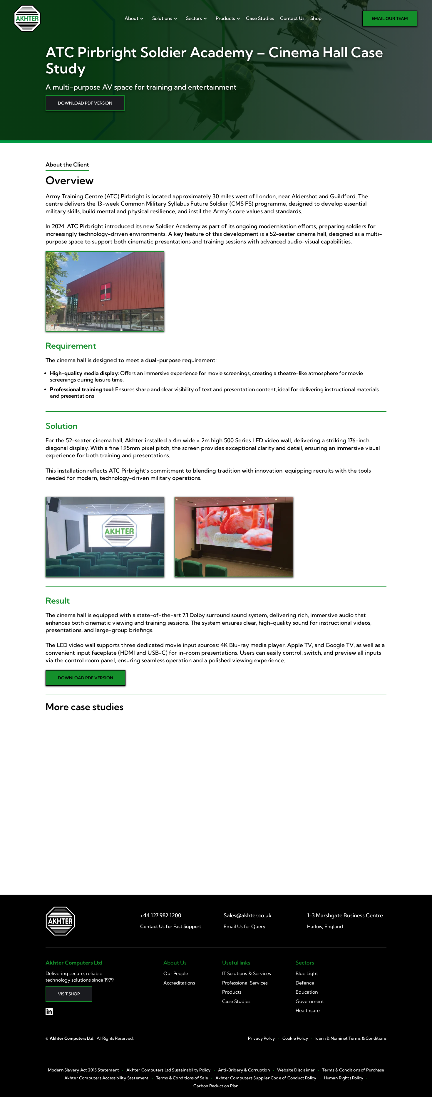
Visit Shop (69, 994)
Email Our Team (390, 18)
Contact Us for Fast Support (170, 926)
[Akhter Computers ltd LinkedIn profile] (49, 1011)
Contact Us (292, 18)
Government (310, 1001)
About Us (175, 962)
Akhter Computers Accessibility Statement (106, 1078)
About (131, 18)
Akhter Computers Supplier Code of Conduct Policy (266, 1078)
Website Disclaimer (296, 1070)
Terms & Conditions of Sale (182, 1078)
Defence (305, 983)
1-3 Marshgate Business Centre (345, 915)
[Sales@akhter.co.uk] (248, 915)
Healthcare (308, 1010)
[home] (27, 18)
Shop (316, 18)
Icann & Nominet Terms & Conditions (350, 1038)
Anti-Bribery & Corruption (244, 1070)
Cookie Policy (295, 1038)
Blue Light (307, 973)
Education (307, 992)
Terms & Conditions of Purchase (353, 1070)
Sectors (194, 18)
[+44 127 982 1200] (160, 915)
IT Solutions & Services (246, 973)
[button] (132, 18)
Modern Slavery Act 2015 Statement (83, 1070)
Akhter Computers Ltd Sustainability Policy (168, 1070)
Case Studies (260, 18)
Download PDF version (85, 103)
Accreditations (179, 983)
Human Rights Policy (344, 1078)
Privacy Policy (261, 1038)
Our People (175, 973)
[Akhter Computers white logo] (60, 921)
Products (225, 18)
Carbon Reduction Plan (215, 1085)
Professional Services (245, 983)
